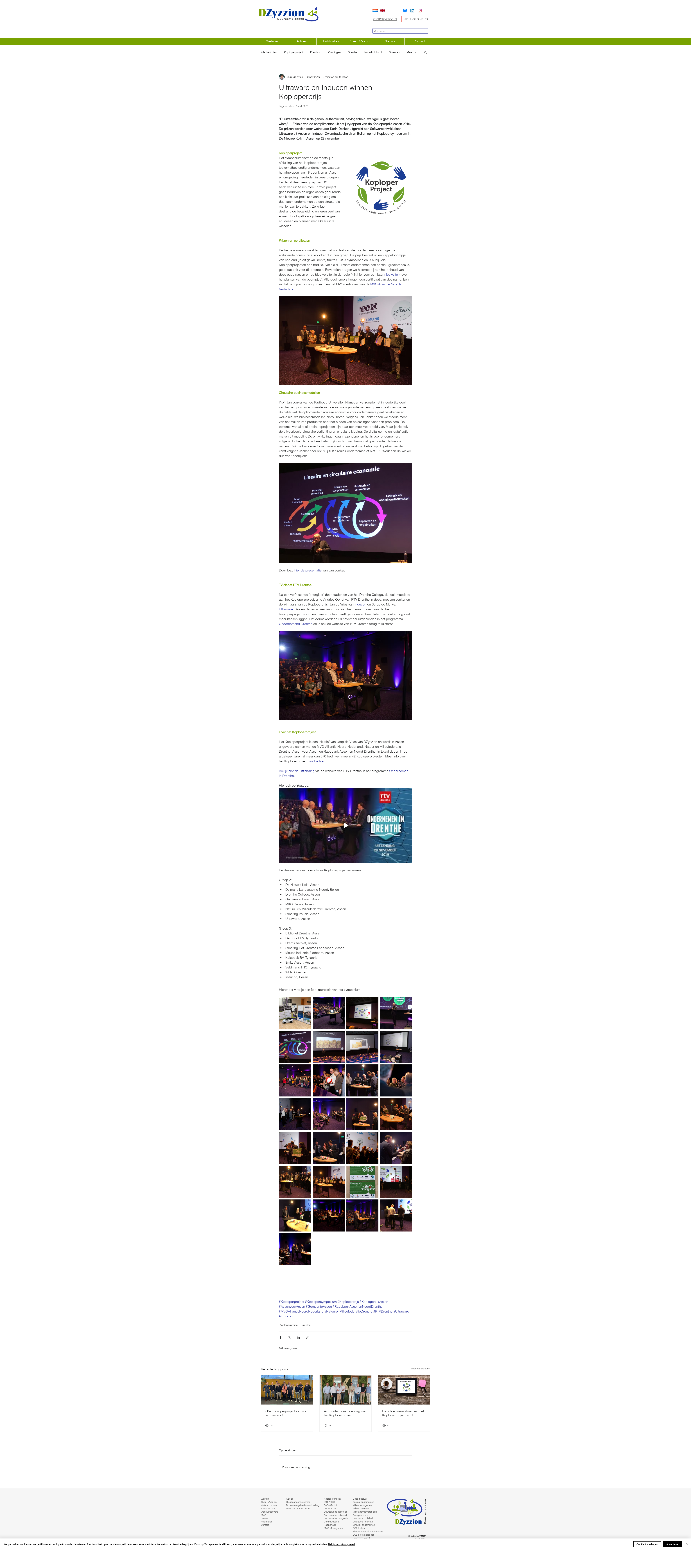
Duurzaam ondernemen (298, 1501)
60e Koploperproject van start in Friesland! (286, 1413)
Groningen (334, 52)
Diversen (394, 52)
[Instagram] (420, 10)
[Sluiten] (687, 1544)
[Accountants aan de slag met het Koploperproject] (346, 1390)
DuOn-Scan (330, 1508)
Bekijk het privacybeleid (341, 1544)
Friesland (315, 52)
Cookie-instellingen (647, 1544)
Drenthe (352, 52)
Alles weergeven (420, 1368)
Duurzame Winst (361, 1537)
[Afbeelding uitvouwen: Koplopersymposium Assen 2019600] (396, 1047)
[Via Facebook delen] (280, 1337)
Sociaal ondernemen (363, 1501)
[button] (425, 52)
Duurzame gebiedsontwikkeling (302, 1505)
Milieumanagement (362, 1505)
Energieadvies (360, 1515)
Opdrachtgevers (269, 1511)
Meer (410, 52)
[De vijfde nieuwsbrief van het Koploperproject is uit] (404, 1390)
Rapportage (330, 1524)
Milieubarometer (361, 1508)
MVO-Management (334, 1528)
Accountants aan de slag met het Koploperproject (345, 1413)
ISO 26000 (329, 1501)
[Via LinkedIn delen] (298, 1337)
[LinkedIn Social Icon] (412, 10)
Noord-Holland (373, 52)
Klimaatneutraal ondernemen (368, 1531)
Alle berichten (269, 52)
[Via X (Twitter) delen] (289, 1337)
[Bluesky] (405, 10)
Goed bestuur (360, 1498)
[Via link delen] (307, 1337)
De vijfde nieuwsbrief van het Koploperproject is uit (403, 1413)
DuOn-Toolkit (330, 1505)
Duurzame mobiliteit (363, 1518)
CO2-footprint (360, 1528)
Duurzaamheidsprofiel (335, 1511)
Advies (289, 1498)
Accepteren (672, 1544)
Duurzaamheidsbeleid (335, 1515)
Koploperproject (293, 52)
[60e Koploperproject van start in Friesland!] (287, 1390)
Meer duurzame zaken (298, 1508)
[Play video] (345, 825)
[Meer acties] (410, 77)
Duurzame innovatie (363, 1521)
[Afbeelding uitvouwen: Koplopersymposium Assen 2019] (295, 1013)
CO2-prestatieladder (363, 1534)
